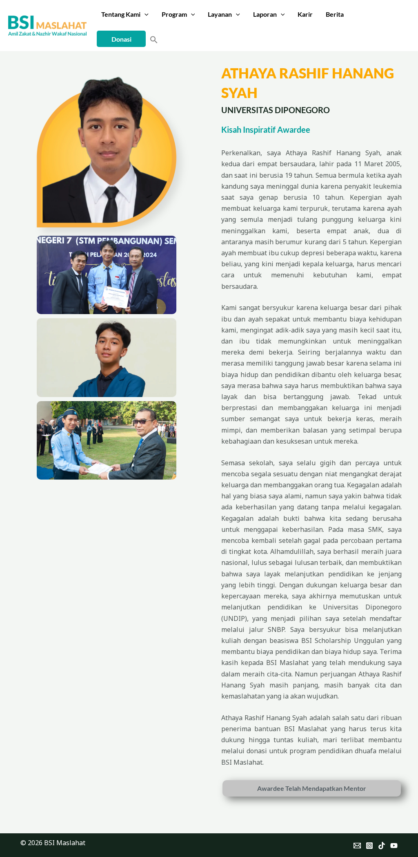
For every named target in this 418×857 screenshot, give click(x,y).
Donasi (121, 39)
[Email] (357, 845)
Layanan (220, 14)
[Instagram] (369, 845)
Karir (305, 14)
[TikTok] (381, 845)
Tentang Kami (120, 14)
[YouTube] (394, 845)
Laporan (265, 14)
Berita (335, 14)
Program (174, 14)
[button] (144, 14)
